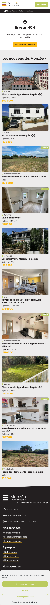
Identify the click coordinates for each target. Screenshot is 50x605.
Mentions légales (31, 602)
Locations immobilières (15, 536)
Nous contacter (11, 560)
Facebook (41, 502)
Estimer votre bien (13, 541)
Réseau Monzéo (11, 11)
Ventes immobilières (14, 532)
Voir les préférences (25, 597)
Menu (42, 5)
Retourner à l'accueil (25, 44)
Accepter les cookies (25, 584)
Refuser (25, 590)
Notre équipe (10, 552)
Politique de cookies (18, 602)
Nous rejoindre (11, 556)
